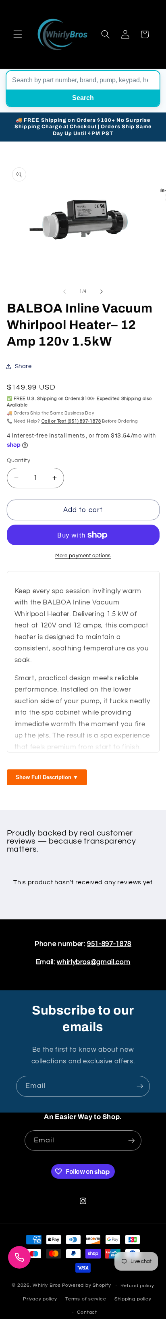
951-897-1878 (109, 943)
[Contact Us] (19, 1257)
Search (83, 97)
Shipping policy (132, 1299)
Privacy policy (40, 1299)
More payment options (83, 555)
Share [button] (23, 366)
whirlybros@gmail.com (93, 962)
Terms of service (85, 1299)
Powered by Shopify (86, 1285)
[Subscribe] (139, 1086)
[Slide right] (101, 291)
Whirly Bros (46, 1285)
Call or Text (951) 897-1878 (71, 421)
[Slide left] (64, 291)
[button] (17, 34)
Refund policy (137, 1285)
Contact (87, 1312)
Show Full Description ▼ (47, 777)
